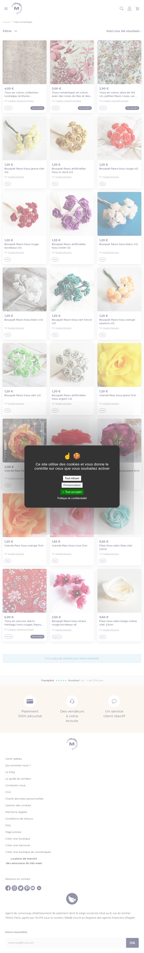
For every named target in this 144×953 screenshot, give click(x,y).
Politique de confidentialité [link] (72, 497)
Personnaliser (72, 485)
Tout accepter (73, 492)
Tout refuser (72, 478)
